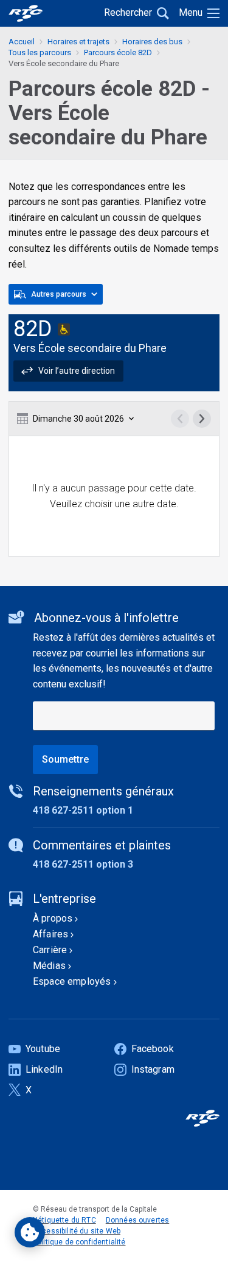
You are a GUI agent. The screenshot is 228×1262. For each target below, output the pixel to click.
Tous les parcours (40, 52)
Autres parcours (58, 294)
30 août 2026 (78, 418)
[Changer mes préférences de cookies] (30, 1232)
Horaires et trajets (78, 41)
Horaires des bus (152, 41)
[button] (68, 370)
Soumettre (65, 759)
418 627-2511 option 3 (83, 864)
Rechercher (128, 12)
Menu (190, 12)
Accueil (22, 41)
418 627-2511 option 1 (83, 810)
